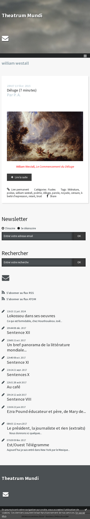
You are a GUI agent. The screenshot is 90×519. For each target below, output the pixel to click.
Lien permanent (20, 189)
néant (32, 196)
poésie (10, 193)
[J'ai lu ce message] (85, 509)
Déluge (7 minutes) (22, 90)
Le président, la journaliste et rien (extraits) (46, 428)
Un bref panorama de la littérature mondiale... (38, 347)
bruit (39, 196)
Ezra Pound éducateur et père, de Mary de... (46, 411)
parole (55, 193)
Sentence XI (18, 362)
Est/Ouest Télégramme (28, 445)
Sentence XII (18, 332)
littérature (73, 189)
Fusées (51, 189)
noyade (65, 193)
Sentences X (18, 374)
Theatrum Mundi (22, 15)
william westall (24, 193)
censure (75, 193)
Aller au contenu (11, 3)
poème (38, 193)
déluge (47, 193)
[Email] (5, 38)
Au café (13, 387)
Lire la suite (21, 177)
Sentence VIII (19, 399)
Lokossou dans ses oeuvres (31, 315)
